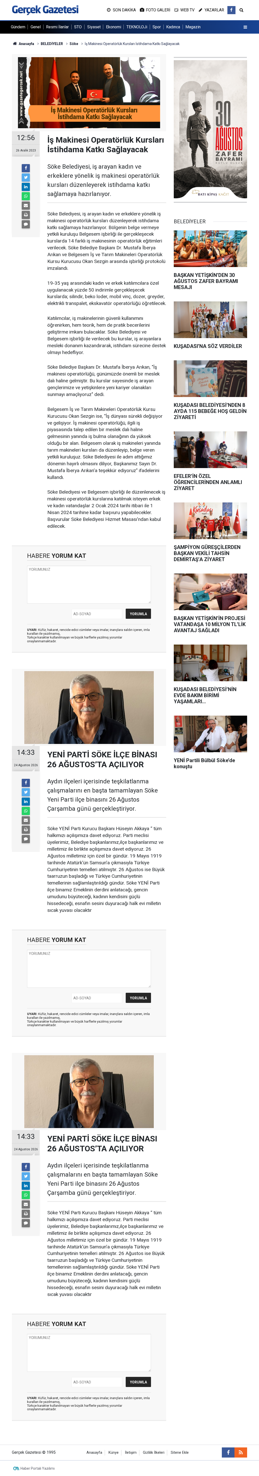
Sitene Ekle (180, 1452)
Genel (36, 27)
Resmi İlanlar (57, 27)
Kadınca (173, 27)
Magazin (193, 27)
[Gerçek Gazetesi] (45, 9)
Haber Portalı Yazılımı (37, 1468)
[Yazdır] (26, 215)
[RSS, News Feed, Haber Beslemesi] (240, 1452)
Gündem (18, 27)
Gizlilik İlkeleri (153, 1452)
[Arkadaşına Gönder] (26, 206)
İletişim (131, 1452)
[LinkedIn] (26, 187)
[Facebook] (26, 168)
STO (78, 27)
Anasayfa (94, 1452)
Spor (157, 27)
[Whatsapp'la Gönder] (26, 196)
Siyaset (94, 27)
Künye (114, 1452)
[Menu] (245, 27)
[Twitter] (26, 177)
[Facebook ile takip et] (231, 10)
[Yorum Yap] (26, 224)
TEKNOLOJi (136, 27)
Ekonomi (113, 27)
